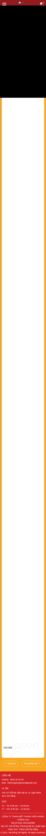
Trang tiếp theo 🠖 (32, 763)
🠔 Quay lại (10, 763)
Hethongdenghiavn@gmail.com (22, 783)
